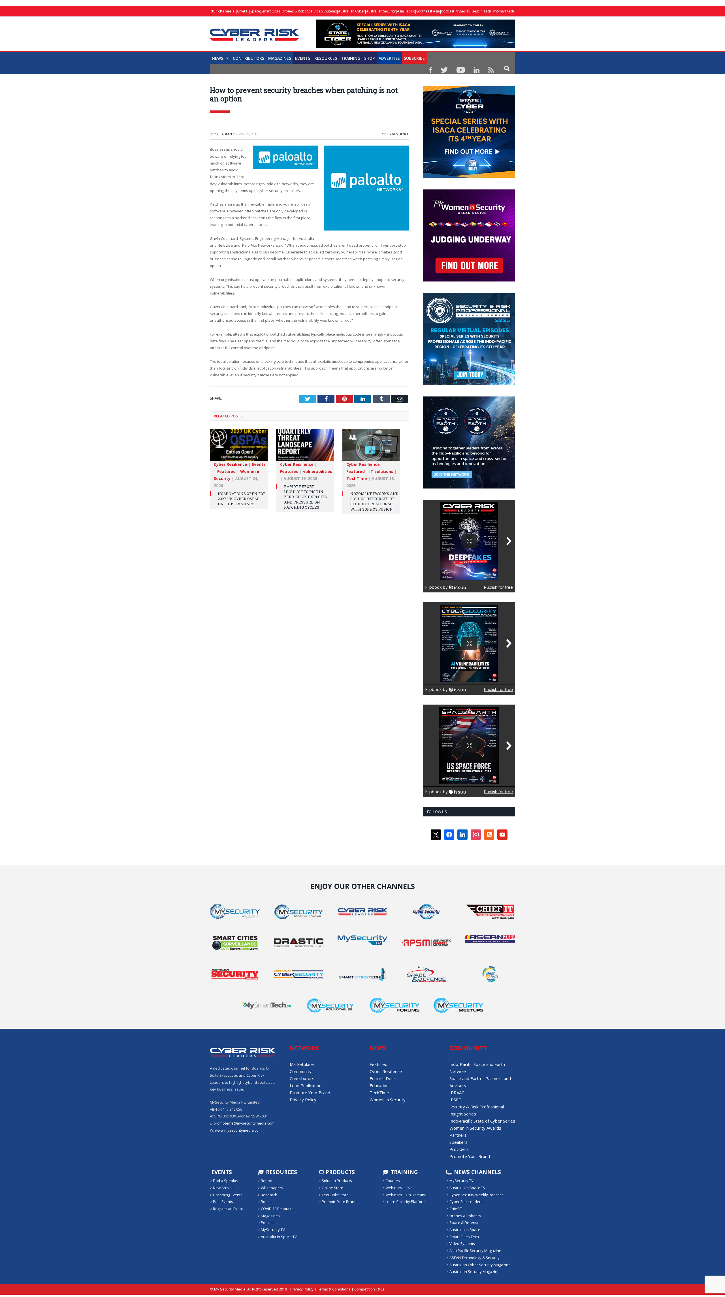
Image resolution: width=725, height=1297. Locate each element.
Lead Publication (305, 1085)
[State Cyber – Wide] (415, 46)
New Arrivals (223, 1187)
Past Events (223, 1201)
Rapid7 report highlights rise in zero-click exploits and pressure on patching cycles (305, 496)
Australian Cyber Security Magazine (480, 1264)
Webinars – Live (399, 1187)
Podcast (447, 11)
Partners (458, 1135)
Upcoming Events (227, 1194)
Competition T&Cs (369, 1289)
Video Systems (325, 11)
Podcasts (269, 1222)
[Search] (506, 68)
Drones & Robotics (297, 11)
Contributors (248, 58)
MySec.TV (463, 11)
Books (266, 1201)
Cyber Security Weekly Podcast (476, 1194)
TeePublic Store (335, 1194)
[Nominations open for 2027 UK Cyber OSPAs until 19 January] (239, 447)
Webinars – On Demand (406, 1194)
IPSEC (455, 1099)
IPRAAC (456, 1092)
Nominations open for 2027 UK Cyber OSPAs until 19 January (242, 498)
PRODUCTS (339, 1172)
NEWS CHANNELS (477, 1172)
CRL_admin (223, 134)
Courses (392, 1180)
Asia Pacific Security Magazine (475, 1250)
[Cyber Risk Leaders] (254, 31)
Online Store (332, 1187)
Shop (369, 58)
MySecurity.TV (273, 1229)
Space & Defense (464, 1222)
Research (269, 1194)
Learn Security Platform (405, 1201)
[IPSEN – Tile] (469, 487)
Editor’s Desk (383, 1078)
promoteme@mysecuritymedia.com (244, 1123)
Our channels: (223, 11)
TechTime (356, 478)
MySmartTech (503, 11)
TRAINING (350, 58)
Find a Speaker (226, 1180)
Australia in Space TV (279, 1236)
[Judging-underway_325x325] (469, 280)
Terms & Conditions (334, 1289)
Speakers (458, 1142)
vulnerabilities (317, 470)
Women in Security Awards (475, 1128)
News (217, 58)
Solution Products (337, 1180)
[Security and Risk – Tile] (469, 383)
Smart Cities (270, 11)
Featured (226, 470)
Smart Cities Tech (464, 1236)
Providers (459, 1149)
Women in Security (388, 1099)
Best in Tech (481, 11)
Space (255, 11)
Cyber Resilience (395, 134)
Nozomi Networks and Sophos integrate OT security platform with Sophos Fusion (374, 500)
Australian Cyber (351, 11)
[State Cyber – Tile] (469, 176)
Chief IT (243, 11)
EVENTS (221, 1172)
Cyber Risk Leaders (466, 1201)
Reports (267, 1180)
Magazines (279, 58)
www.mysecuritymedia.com (238, 1130)
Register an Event (228, 1208)
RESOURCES (325, 58)
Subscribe (414, 58)
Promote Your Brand (310, 1092)
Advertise (389, 58)
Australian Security (381, 11)
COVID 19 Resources (278, 1208)
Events (302, 58)
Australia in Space (464, 1229)
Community (301, 1071)
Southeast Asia (428, 11)
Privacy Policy (303, 1099)
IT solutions (381, 470)
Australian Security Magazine (474, 1271)
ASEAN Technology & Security (474, 1257)
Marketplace (302, 1064)
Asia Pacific (406, 11)
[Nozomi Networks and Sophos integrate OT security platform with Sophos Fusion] (371, 447)
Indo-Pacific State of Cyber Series (482, 1121)
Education (379, 1085)
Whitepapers (272, 1187)
